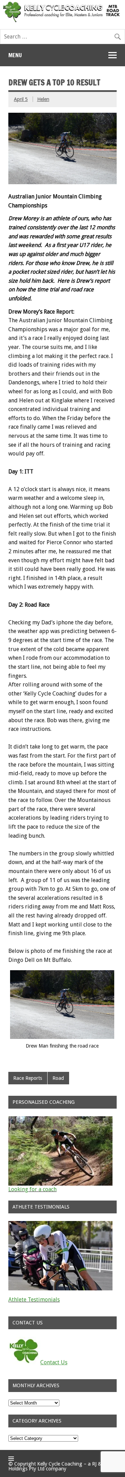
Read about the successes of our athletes (58, 1305)
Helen (43, 99)
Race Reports (27, 1078)
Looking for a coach (32, 1189)
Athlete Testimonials (34, 1299)
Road (58, 1078)
